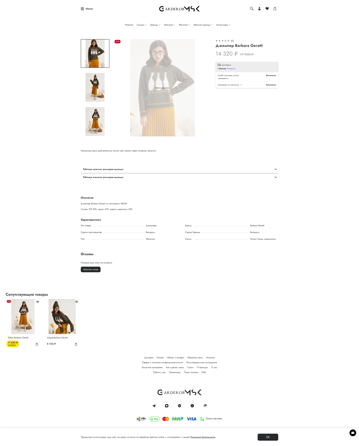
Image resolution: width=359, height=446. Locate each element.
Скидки (140, 24)
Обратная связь (195, 357)
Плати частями (191, 372)
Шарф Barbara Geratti (57, 337)
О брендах (202, 367)
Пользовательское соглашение (201, 362)
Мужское (168, 24)
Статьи (190, 367)
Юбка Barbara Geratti (18, 337)
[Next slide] (95, 132)
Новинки (129, 24)
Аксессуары (222, 24)
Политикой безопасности (202, 437)
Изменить (231, 68)
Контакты (210, 357)
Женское (183, 24)
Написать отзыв (90, 269)
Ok (268, 437)
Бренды (154, 24)
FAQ (204, 372)
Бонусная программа (152, 367)
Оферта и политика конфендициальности (162, 362)
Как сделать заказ (175, 367)
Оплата (160, 357)
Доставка (148, 357)
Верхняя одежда (202, 24)
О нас (214, 367)
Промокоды (175, 372)
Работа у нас (159, 372)
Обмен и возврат (175, 357)
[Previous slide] (119, 87)
